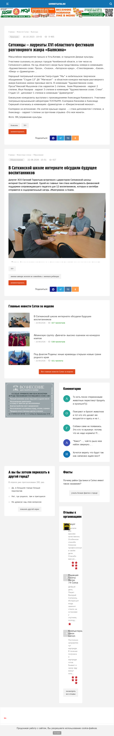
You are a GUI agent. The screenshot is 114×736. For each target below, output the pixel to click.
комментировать (17, 132)
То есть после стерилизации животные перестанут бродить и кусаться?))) (89, 400)
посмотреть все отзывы (70, 692)
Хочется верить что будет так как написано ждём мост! (88, 454)
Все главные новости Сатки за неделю (57, 372)
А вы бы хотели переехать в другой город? (28, 474)
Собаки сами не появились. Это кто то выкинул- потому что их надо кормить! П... (87, 429)
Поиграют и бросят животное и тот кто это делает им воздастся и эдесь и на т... (88, 415)
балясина (14, 125)
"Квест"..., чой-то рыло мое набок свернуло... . (87, 443)
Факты (67, 472)
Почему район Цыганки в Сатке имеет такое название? (83, 482)
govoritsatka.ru (57, 4)
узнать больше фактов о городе (84, 493)
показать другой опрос (29, 509)
